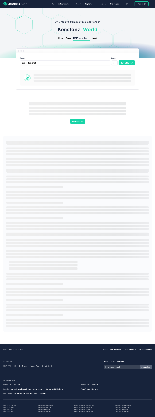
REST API (7, 366)
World (90, 29)
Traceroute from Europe (44, 405)
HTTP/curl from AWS (122, 411)
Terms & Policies (130, 349)
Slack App (23, 366)
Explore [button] (88, 4)
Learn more (77, 121)
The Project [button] (114, 4)
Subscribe (145, 367)
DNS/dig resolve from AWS (83, 411)
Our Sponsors (115, 349)
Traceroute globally (43, 409)
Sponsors (102, 4)
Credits (78, 4)
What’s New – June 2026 (90, 385)
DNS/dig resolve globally (82, 409)
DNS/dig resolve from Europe (84, 405)
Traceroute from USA (43, 407)
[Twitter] (127, 3)
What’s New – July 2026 (11, 385)
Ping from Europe (9, 405)
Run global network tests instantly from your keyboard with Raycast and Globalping (33, 389)
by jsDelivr (24, 4)
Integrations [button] (63, 4)
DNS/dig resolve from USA (83, 407)
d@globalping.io (145, 349)
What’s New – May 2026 (89, 389)
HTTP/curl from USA (122, 407)
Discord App (34, 366)
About (105, 349)
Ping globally (8, 409)
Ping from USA (8, 407)
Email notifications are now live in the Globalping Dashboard (24, 393)
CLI (52, 4)
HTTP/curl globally (121, 409)
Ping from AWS (8, 411)
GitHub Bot (46, 366)
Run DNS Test (126, 63)
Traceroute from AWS (43, 411)
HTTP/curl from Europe (123, 405)
